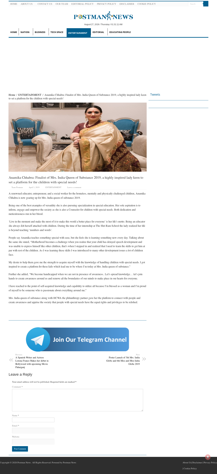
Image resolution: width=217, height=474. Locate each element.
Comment (17, 386)
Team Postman (17, 187)
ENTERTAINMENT (77, 32)
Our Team (62, 3)
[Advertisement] (108, 63)
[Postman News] (101, 15)
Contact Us (45, 3)
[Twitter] (177, 4)
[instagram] (185, 4)
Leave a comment (74, 187)
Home (13, 3)
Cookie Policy (146, 3)
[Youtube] (181, 4)
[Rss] (169, 4)
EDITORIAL (98, 32)
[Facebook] (173, 4)
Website (15, 436)
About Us (27, 3)
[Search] (205, 3)
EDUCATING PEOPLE (120, 32)
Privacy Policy (106, 3)
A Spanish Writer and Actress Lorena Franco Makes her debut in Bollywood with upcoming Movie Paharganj (31, 361)
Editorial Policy (82, 3)
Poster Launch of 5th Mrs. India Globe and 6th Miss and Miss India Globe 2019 (123, 359)
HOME (13, 32)
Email (15, 425)
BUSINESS (40, 32)
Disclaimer (127, 3)
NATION (25, 32)
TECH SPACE (57, 32)
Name (15, 415)
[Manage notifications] (208, 457)
